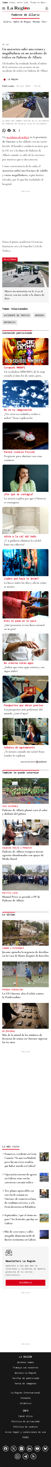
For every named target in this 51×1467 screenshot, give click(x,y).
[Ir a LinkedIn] (29, 1448)
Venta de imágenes (25, 1383)
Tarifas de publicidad (25, 1378)
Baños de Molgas (22, 22)
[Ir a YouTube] (37, 1448)
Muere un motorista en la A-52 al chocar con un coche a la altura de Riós (24, 295)
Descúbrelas (25, 1282)
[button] (47, 8)
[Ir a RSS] (33, 1456)
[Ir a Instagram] (21, 1448)
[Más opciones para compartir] (19, 130)
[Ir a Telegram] (25, 1456)
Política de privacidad (25, 1421)
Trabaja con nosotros (25, 1367)
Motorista (9, 322)
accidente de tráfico (18, 137)
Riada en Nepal (38, 2)
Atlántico (25, 1403)
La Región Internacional (25, 1392)
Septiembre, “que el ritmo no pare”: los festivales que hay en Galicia (21, 1219)
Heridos (39, 315)
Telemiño (25, 1398)
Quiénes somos (25, 1362)
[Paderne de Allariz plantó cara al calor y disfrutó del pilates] (25, 791)
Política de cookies (25, 1426)
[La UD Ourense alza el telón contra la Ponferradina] (25, 974)
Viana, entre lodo (18, 2)
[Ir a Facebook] (5, 1448)
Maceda (36, 22)
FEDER (25, 1437)
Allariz (7, 22)
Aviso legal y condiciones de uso (25, 1432)
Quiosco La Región (25, 1373)
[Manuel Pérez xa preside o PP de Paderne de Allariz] (25, 877)
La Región (13, 79)
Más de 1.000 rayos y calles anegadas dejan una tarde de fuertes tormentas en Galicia (20, 1235)
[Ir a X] (13, 1448)
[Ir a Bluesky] (45, 1448)
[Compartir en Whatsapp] (4, 130)
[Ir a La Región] (18, 8)
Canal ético (26, 1416)
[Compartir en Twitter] (14, 130)
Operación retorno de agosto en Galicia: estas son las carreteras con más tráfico (21, 1178)
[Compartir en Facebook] (9, 130)
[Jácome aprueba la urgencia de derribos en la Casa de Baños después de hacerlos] (25, 933)
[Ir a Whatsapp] (17, 1456)
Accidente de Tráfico (16, 315)
